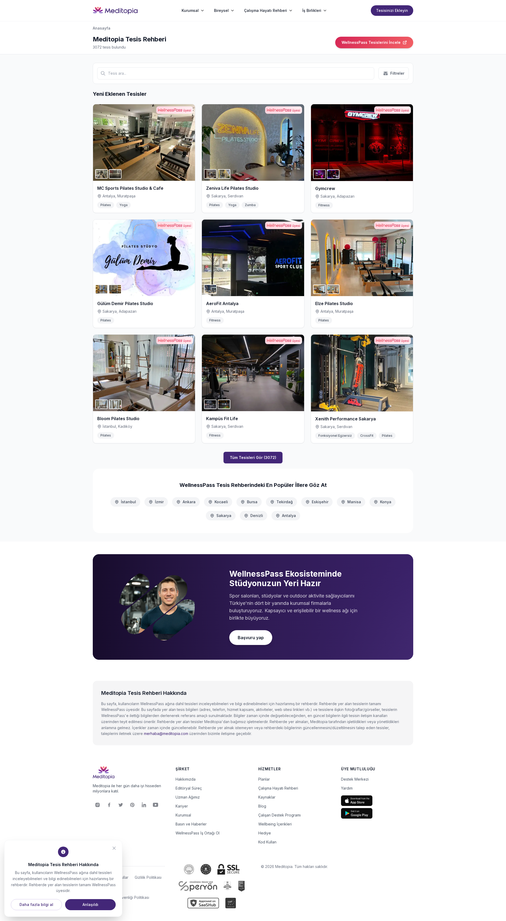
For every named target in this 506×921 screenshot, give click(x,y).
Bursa (252, 502)
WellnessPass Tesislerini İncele (371, 42)
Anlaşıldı (90, 904)
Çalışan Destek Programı (279, 815)
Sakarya (223, 515)
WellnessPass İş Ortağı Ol (198, 833)
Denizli (256, 515)
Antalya (289, 515)
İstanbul (128, 502)
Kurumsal (183, 815)
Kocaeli (221, 502)
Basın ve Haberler (191, 824)
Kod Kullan (267, 842)
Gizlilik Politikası (148, 877)
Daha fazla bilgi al (36, 904)
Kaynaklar (266, 797)
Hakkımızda (186, 779)
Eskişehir (320, 502)
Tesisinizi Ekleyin (392, 10)
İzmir (159, 502)
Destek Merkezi (355, 779)
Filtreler (397, 73)
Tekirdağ (284, 502)
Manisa (354, 502)
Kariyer (182, 806)
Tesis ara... (117, 73)
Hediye (264, 833)
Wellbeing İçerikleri (275, 824)
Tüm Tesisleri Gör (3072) (253, 457)
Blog (262, 806)
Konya (385, 502)
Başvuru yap (251, 637)
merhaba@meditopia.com (166, 733)
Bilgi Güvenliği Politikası (129, 897)
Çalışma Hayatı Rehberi (278, 788)
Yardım (347, 788)
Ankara (189, 502)
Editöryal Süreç (189, 788)
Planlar (264, 779)
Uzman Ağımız (188, 797)
